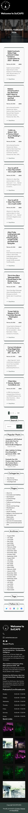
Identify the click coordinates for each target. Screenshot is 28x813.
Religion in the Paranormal (14, 513)
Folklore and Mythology (13, 502)
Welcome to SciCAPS (12, 13)
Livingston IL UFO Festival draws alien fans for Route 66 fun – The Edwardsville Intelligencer (14, 442)
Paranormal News (12, 480)
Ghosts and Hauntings (12, 506)
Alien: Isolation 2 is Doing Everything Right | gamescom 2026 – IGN (13, 452)
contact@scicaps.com (11, 637)
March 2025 (10, 567)
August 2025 (11, 558)
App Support (10, 496)
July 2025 (10, 560)
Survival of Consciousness (14, 521)
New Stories (10, 478)
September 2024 (12, 578)
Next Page (14, 417)
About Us (9, 493)
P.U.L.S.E (9, 509)
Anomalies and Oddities (13, 495)
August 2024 (11, 580)
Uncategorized (11, 481)
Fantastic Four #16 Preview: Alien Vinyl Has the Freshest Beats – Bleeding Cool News (13, 462)
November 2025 (12, 552)
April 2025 (10, 565)
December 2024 (12, 573)
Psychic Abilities (11, 511)
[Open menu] (2, 18)
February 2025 (11, 569)
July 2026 (10, 537)
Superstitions (10, 519)
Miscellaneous (10, 508)
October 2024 (11, 576)
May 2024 (10, 586)
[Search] (19, 427)
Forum (8, 504)
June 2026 (10, 539)
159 (18, 413)
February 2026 (11, 547)
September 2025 (12, 556)
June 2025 (10, 562)
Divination (9, 500)
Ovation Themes (20, 808)
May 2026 (10, 541)
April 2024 (10, 588)
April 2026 (10, 543)
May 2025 (10, 563)
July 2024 (10, 582)
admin (20, 64)
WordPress (15, 810)
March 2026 (10, 545)
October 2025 (11, 554)
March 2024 (10, 589)
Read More (12, 79)
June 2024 (10, 584)
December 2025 (12, 550)
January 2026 (11, 549)
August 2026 (11, 536)
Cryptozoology (10, 498)
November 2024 (12, 575)
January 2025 (11, 571)
